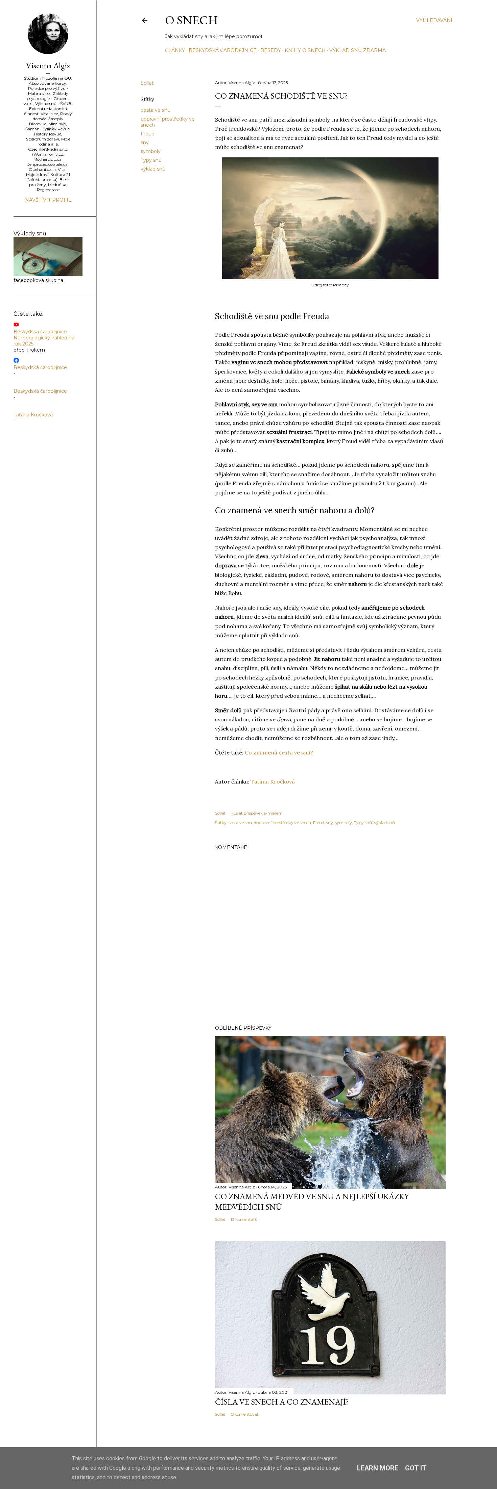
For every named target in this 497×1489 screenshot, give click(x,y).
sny (145, 142)
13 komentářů (244, 1219)
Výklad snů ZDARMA (357, 50)
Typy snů (151, 160)
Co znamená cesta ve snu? (279, 752)
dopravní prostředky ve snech (282, 822)
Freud (148, 134)
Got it (416, 1468)
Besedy (270, 50)
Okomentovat (245, 1414)
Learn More (377, 1468)
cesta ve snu (155, 110)
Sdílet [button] (147, 83)
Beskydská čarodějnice (223, 50)
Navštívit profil (48, 200)
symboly (151, 151)
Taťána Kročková (273, 781)
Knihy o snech (305, 50)
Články (175, 50)
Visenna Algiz (48, 65)
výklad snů (153, 169)
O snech (191, 20)
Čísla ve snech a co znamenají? (282, 1401)
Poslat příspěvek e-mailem (257, 813)
